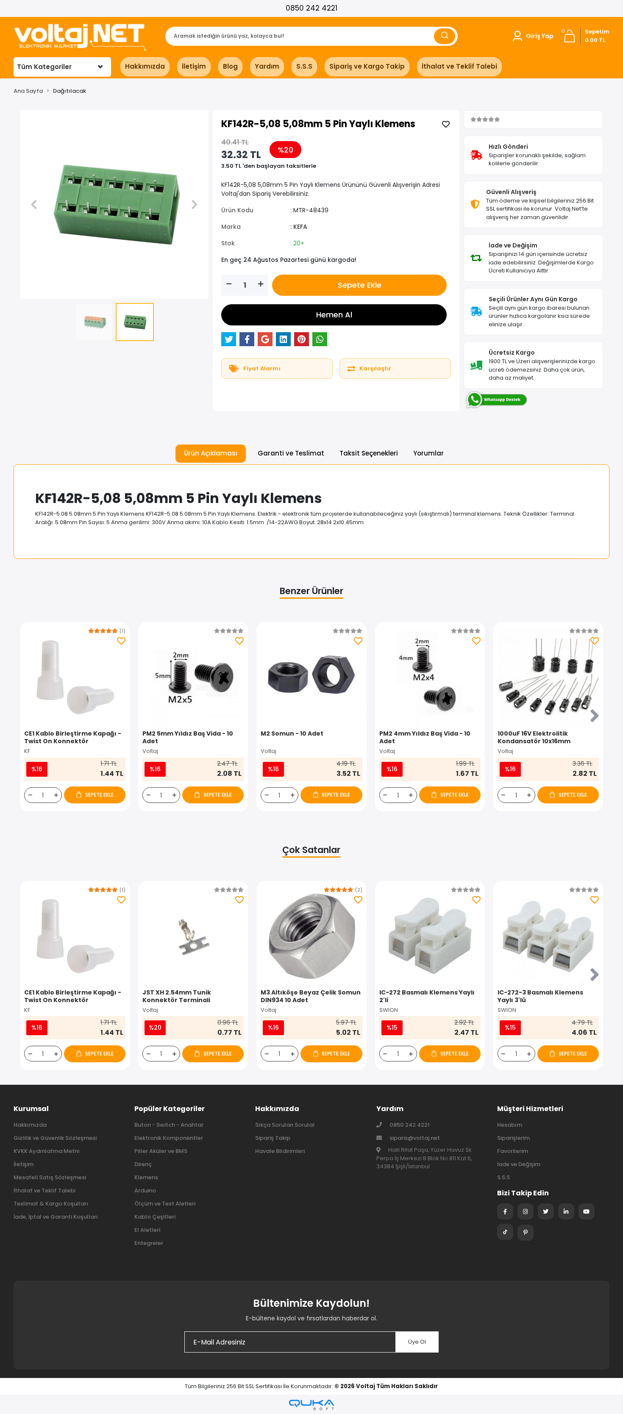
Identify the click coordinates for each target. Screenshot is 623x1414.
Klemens (146, 1177)
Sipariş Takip (272, 1138)
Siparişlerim (513, 1138)
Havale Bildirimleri (280, 1151)
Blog (230, 66)
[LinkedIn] (566, 1211)
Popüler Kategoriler (169, 1109)
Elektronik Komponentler (168, 1138)
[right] (594, 716)
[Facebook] (505, 1211)
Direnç (143, 1164)
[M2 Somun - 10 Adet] (311, 677)
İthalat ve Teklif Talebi (459, 66)
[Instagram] (525, 1211)
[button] (532, 36)
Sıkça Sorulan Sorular (285, 1125)
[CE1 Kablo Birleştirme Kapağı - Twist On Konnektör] (74, 677)
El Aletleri (147, 1230)
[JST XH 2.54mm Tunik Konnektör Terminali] (193, 935)
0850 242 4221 (311, 8)
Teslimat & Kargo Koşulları (51, 1204)
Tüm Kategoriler (44, 66)
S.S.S (304, 66)
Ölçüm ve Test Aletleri (164, 1204)
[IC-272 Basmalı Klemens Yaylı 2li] (430, 935)
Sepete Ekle (359, 285)
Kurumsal (31, 1109)
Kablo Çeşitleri (154, 1217)
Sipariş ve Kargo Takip (367, 66)
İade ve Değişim (518, 1164)
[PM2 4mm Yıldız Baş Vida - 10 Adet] (430, 677)
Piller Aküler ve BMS (160, 1151)
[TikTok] (505, 1232)
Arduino (145, 1190)
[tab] (210, 453)
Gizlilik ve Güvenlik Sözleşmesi (55, 1138)
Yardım (267, 66)
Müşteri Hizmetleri (530, 1109)
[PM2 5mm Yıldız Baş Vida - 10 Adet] (193, 677)
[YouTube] (586, 1211)
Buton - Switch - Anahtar (168, 1125)
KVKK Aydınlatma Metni (46, 1151)
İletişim (194, 66)
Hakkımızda (145, 66)
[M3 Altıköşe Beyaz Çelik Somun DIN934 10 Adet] (311, 935)
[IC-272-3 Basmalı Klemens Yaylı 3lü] (548, 935)
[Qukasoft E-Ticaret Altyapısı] (311, 1405)
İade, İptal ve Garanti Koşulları (56, 1217)
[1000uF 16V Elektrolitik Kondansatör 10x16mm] (548, 677)
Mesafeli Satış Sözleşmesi (50, 1177)
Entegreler (148, 1243)
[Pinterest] (525, 1233)
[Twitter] (546, 1211)
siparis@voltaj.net (414, 1138)
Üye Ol (417, 1342)
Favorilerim (512, 1151)
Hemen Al (334, 314)
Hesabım (509, 1125)
